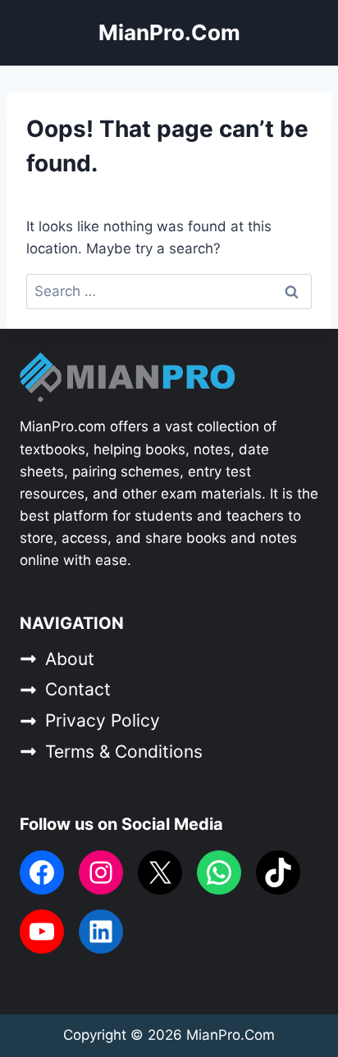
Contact (78, 689)
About (69, 659)
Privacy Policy (102, 720)
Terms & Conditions (124, 751)
